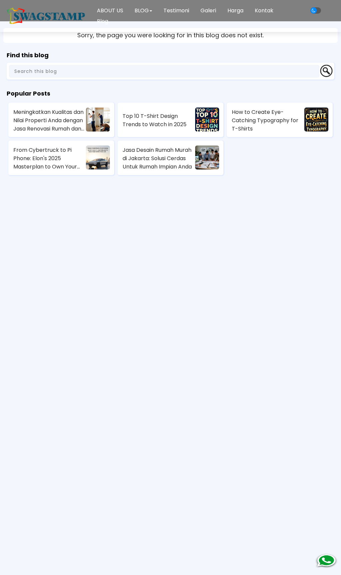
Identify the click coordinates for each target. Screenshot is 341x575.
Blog (102, 21)
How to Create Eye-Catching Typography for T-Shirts (265, 120)
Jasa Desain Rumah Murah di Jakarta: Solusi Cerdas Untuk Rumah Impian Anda (157, 158)
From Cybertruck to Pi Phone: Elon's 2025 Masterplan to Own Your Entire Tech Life (45, 158)
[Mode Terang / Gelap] (315, 10)
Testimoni (176, 10)
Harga (235, 10)
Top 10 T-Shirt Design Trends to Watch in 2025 (154, 120)
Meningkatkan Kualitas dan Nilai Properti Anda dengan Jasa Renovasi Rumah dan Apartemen (48, 120)
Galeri (208, 10)
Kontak (264, 10)
